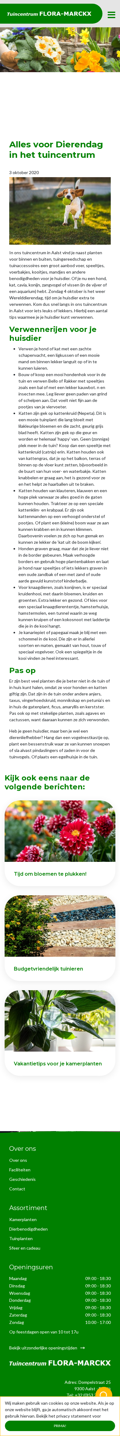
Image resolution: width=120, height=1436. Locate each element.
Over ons (18, 1160)
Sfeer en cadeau (24, 1248)
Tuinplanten (21, 1238)
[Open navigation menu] (111, 15)
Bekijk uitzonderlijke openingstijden (43, 1347)
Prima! (60, 1425)
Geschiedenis (22, 1179)
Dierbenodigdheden (28, 1229)
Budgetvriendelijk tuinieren (48, 969)
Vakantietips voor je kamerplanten (58, 1064)
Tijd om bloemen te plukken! (50, 874)
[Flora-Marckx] (49, 14)
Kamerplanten (23, 1219)
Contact (17, 1188)
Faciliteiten (19, 1169)
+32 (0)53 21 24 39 (93, 1395)
